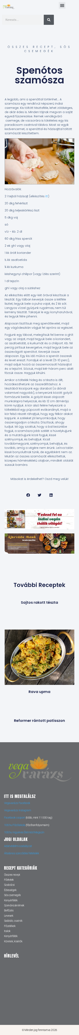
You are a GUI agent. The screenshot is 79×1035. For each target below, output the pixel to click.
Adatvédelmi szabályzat (18, 846)
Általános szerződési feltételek (21, 853)
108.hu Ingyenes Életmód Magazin (24, 832)
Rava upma (39, 691)
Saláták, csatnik (13, 920)
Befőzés (9, 910)
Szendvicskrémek (14, 905)
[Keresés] (49, 20)
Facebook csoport (14, 817)
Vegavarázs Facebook (17, 803)
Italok (7, 931)
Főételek (9, 879)
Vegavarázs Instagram (17, 810)
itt (46, 196)
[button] (62, 5)
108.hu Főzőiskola (14, 825)
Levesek (8, 915)
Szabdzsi (9, 884)
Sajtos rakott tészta (39, 602)
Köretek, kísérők (13, 941)
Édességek (10, 890)
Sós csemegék (48, 49)
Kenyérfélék (11, 900)
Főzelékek (10, 926)
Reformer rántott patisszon (39, 720)
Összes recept (31, 47)
